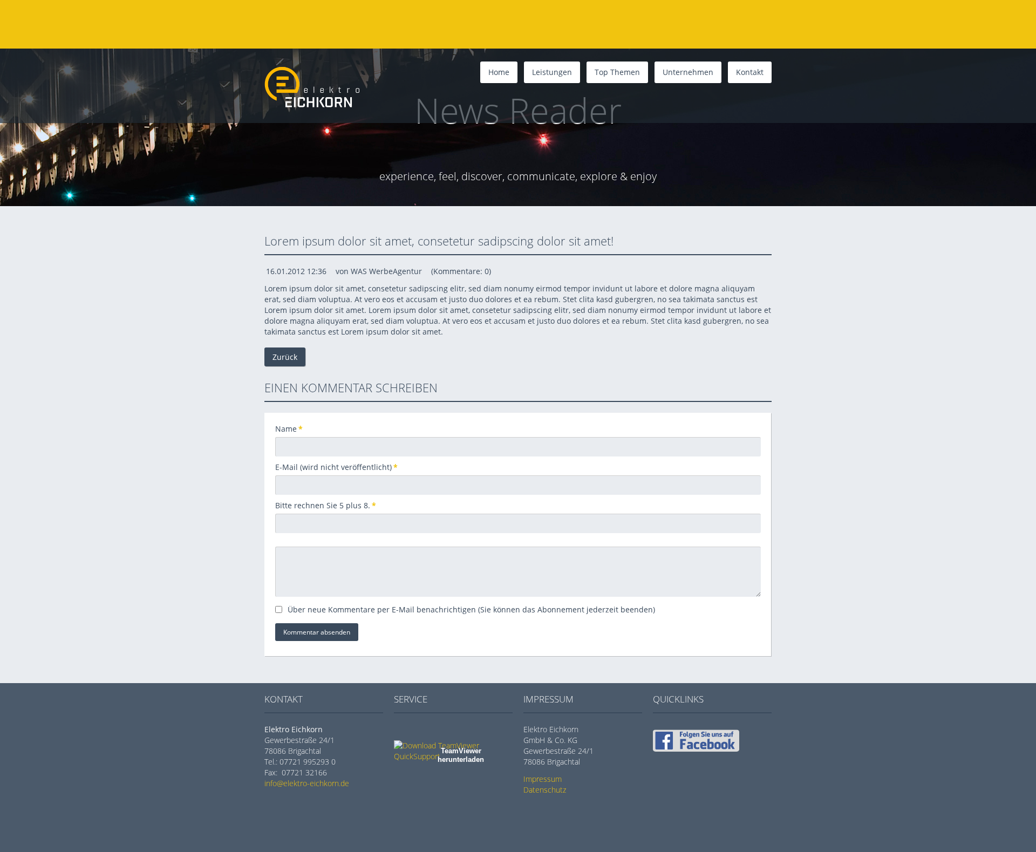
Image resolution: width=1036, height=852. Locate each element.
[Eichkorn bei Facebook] (696, 749)
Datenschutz (544, 790)
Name (293, 429)
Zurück (284, 357)
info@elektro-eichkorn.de (306, 783)
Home (498, 72)
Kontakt (750, 72)
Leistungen (552, 72)
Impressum (542, 779)
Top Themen (617, 72)
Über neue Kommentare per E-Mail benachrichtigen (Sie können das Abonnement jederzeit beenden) (471, 609)
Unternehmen (688, 72)
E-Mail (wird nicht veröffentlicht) (336, 467)
